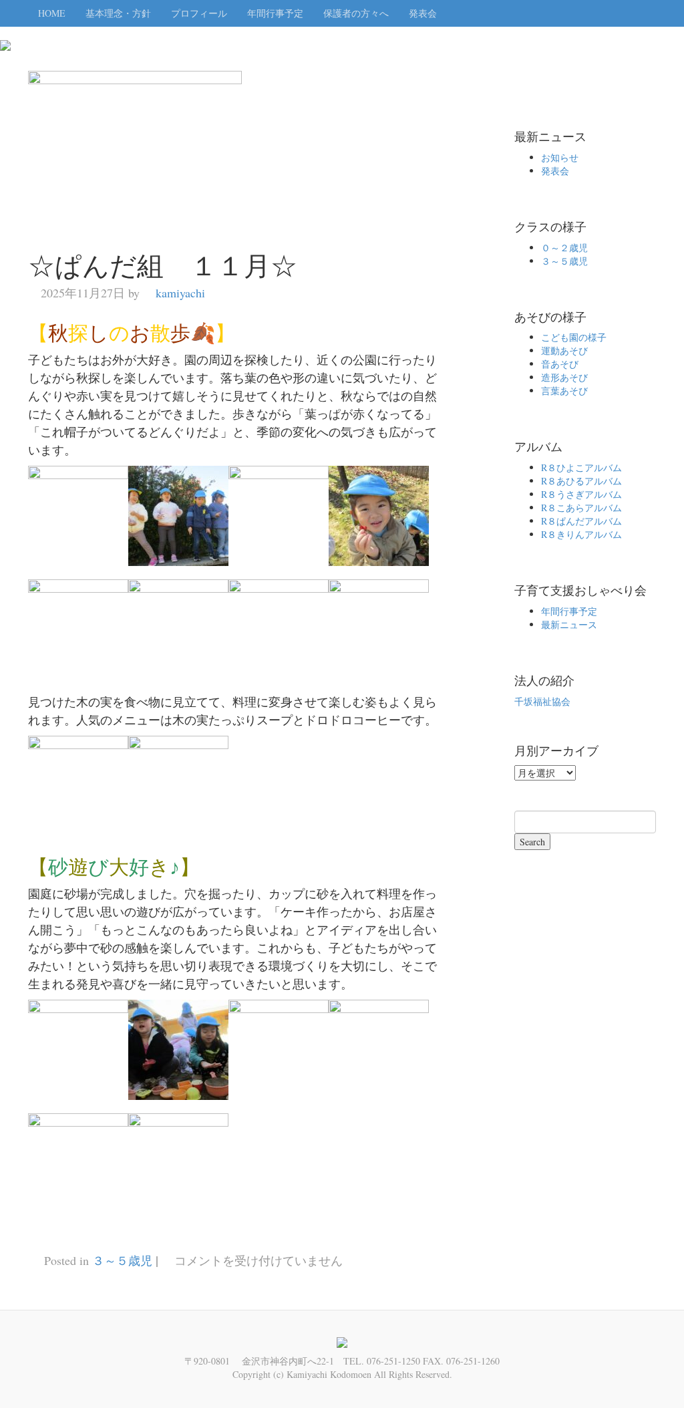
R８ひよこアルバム (581, 467)
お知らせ (559, 157)
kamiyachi (180, 293)
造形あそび (564, 377)
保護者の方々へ (356, 13)
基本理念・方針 (118, 13)
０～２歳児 (564, 247)
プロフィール (199, 13)
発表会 (423, 13)
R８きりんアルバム (581, 534)
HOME (51, 13)
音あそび (559, 364)
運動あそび (564, 350)
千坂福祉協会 (542, 701)
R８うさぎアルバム (581, 494)
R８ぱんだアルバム (581, 521)
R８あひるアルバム (581, 480)
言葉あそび (564, 390)
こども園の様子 (574, 337)
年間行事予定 (275, 13)
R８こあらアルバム (581, 507)
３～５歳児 (122, 1260)
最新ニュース (569, 624)
